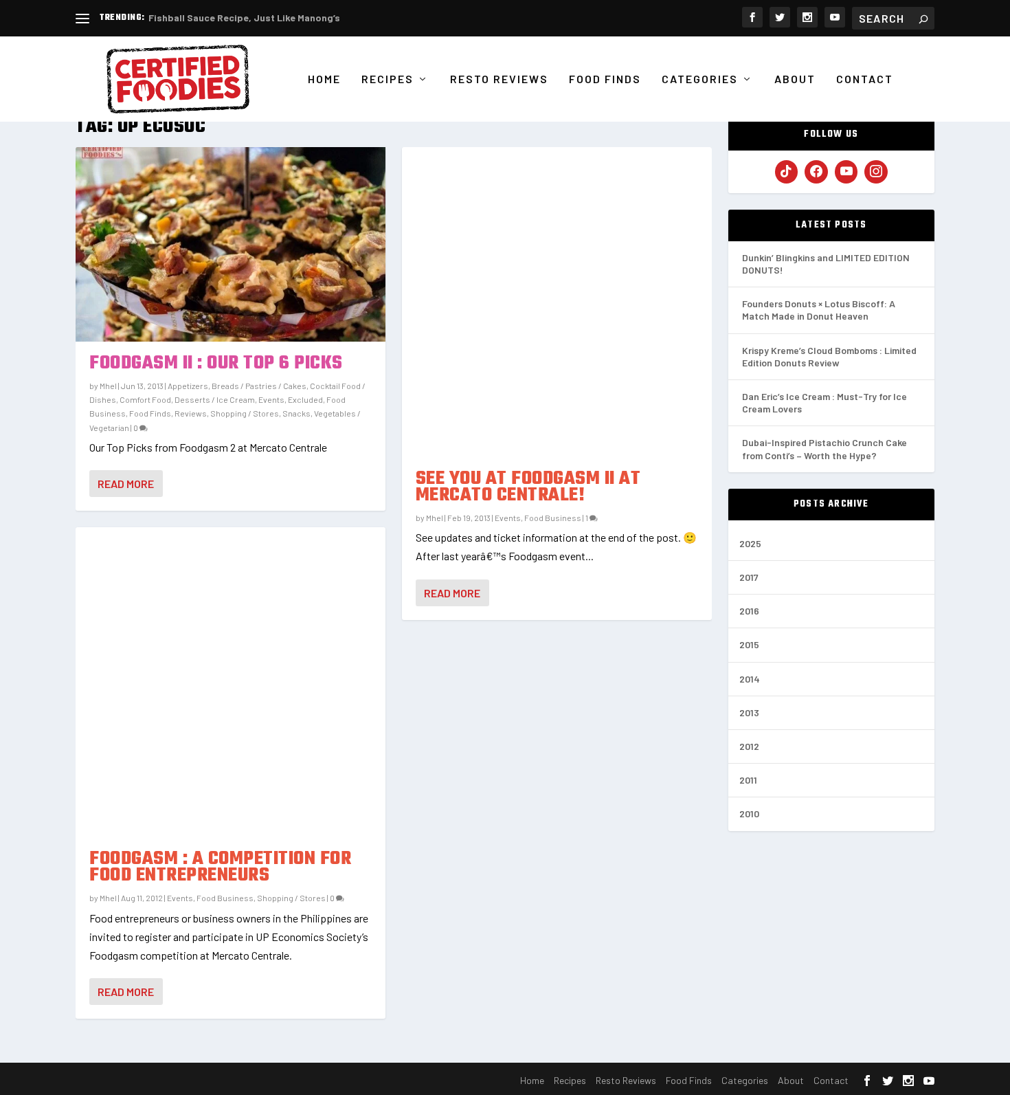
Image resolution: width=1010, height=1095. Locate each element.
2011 (748, 780)
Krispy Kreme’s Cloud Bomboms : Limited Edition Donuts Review (829, 356)
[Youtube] (846, 172)
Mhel (108, 385)
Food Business (225, 898)
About (795, 79)
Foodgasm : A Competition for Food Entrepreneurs (220, 867)
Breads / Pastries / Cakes (259, 385)
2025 (750, 543)
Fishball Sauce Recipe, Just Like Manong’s (244, 17)
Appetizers (188, 385)
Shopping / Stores (244, 413)
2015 (749, 644)
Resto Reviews (499, 79)
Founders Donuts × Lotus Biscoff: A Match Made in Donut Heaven (818, 310)
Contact (864, 79)
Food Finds (605, 79)
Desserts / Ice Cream (215, 399)
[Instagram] (876, 172)
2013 (749, 712)
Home (324, 79)
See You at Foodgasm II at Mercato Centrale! (528, 487)
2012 (749, 746)
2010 (749, 813)
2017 (749, 577)
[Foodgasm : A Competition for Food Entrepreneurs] (230, 682)
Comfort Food (145, 399)
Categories (700, 79)
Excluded (305, 399)
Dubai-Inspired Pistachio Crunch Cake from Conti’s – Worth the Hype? (824, 448)
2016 (749, 611)
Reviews (191, 413)
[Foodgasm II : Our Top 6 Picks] (230, 244)
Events (271, 399)
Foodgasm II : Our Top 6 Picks (216, 363)
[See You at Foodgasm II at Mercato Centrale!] (557, 302)
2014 (749, 679)
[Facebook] (816, 172)
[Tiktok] (787, 172)
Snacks (296, 413)
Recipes (387, 79)
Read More (126, 483)
